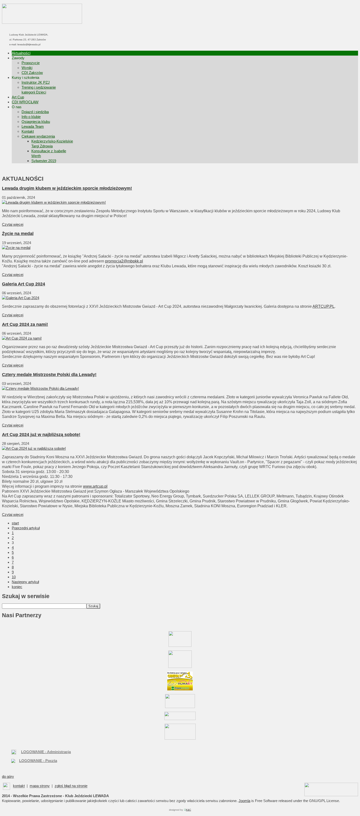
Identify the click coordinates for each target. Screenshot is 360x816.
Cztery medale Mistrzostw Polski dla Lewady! (49, 374)
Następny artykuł (25, 582)
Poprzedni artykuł (26, 528)
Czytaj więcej (12, 224)
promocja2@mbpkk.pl (124, 261)
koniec (17, 587)
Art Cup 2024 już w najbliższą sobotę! (41, 434)
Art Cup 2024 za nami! (25, 324)
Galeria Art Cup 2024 (23, 284)
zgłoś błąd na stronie (71, 786)
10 (14, 577)
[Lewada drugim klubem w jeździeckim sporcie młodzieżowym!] (54, 202)
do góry (8, 776)
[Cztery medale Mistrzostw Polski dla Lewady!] (40, 388)
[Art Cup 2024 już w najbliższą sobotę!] (34, 448)
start (15, 523)
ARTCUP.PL (323, 306)
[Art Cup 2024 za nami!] (22, 338)
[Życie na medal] (16, 248)
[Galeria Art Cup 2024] (20, 298)
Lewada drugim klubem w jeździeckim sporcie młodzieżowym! (67, 188)
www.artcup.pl (95, 486)
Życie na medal (18, 233)
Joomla (244, 801)
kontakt (19, 786)
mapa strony (40, 786)
